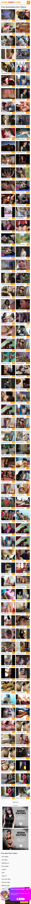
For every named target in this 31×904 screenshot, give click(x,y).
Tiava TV (4, 876)
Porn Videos (5, 866)
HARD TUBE (11, 2)
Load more (15, 802)
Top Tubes (4, 860)
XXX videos (5, 856)
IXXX (3, 872)
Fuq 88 (4, 869)
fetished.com (5, 863)
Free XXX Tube (6, 879)
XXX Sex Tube (6, 882)
